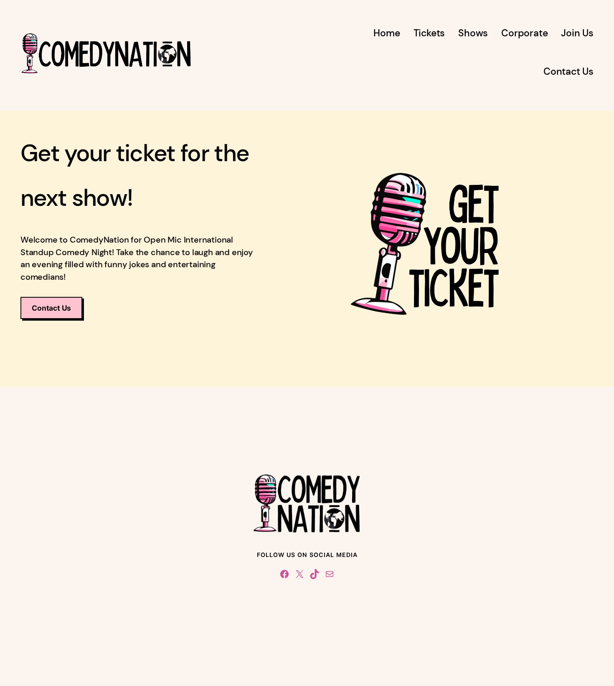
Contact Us (51, 308)
